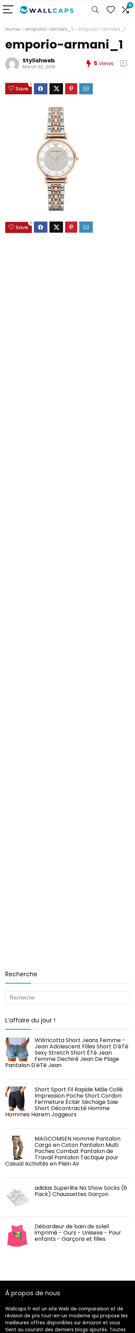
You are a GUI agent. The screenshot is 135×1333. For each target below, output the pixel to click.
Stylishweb (38, 60)
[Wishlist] (111, 10)
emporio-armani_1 (49, 29)
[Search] (95, 10)
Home (12, 29)
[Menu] (8, 10)
